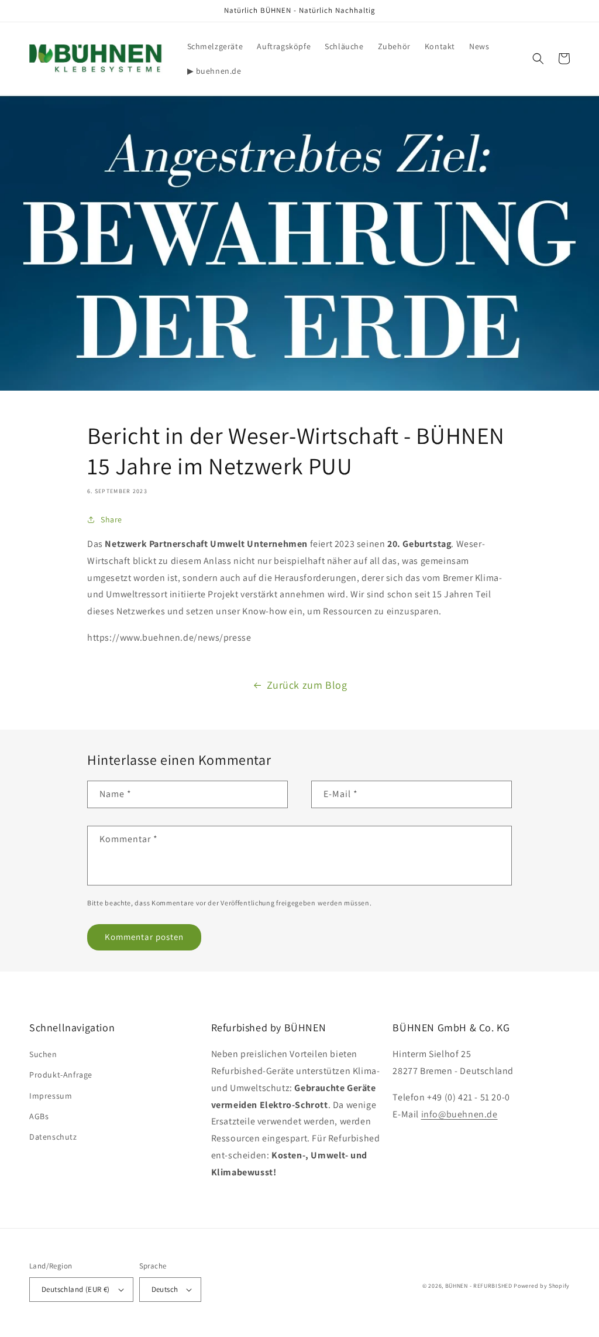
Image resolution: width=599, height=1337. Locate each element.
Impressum (50, 1095)
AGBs (39, 1116)
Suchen (43, 1054)
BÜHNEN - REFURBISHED (478, 1286)
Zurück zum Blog (307, 685)
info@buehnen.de (459, 1114)
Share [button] (111, 519)
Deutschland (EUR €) (76, 1289)
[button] (538, 58)
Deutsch (165, 1289)
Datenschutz (53, 1136)
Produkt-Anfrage (60, 1074)
